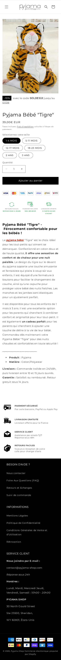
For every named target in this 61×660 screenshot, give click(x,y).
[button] (6, 6)
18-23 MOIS (35, 148)
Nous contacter (16, 473)
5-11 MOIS (32, 140)
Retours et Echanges (19, 487)
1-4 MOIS (11, 140)
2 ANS (10, 155)
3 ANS (26, 155)
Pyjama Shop (17, 651)
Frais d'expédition (25, 127)
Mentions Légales (17, 515)
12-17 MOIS (12, 148)
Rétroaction (14, 541)
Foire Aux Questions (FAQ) (23, 480)
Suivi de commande (19, 495)
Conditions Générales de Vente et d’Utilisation (27, 532)
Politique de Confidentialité (23, 522)
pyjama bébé (15, 240)
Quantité (7, 162)
